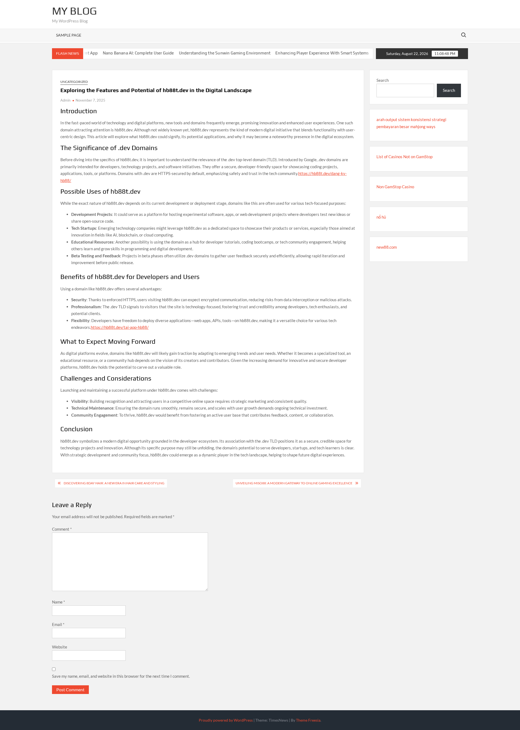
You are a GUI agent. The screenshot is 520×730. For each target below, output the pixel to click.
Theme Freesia (308, 720)
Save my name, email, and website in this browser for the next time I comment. (121, 676)
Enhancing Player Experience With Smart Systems (309, 53)
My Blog (74, 11)
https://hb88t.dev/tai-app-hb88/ (120, 327)
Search (382, 80)
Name (58, 601)
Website (59, 646)
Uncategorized (74, 82)
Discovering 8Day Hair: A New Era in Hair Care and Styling (114, 483)
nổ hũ (381, 217)
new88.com (386, 247)
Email (58, 624)
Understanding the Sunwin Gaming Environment (212, 53)
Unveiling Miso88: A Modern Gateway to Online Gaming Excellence (294, 483)
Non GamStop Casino (395, 186)
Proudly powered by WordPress (226, 720)
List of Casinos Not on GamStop (404, 156)
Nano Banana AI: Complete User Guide (125, 53)
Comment (62, 529)
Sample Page (68, 35)
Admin (65, 100)
